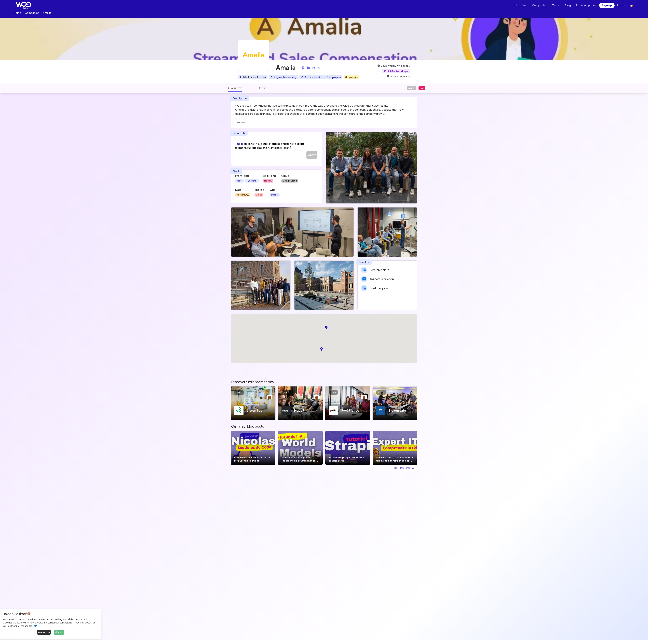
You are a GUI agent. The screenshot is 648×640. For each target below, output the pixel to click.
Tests (555, 5)
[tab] (234, 88)
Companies (539, 5)
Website (353, 77)
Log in (621, 5)
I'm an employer (586, 5)
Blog (568, 5)
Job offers (520, 5)
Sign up (607, 5)
